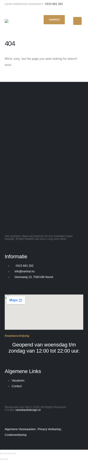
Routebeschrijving (17, 335)
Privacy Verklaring (49, 429)
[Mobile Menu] (77, 21)
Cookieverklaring (16, 434)
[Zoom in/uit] (1, 453)
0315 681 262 (54, 4)
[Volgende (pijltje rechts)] (6, 459)
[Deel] (10, 453)
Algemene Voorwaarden (20, 429)
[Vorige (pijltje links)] (1, 459)
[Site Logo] (14, 21)
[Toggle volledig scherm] (6, 453)
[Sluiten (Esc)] (14, 453)
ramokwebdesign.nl (28, 409)
